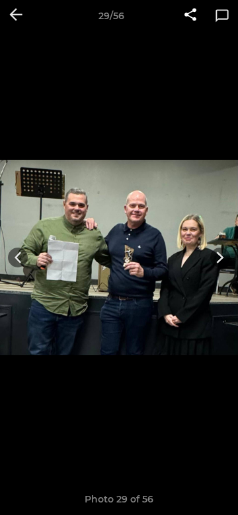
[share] (190, 16)
